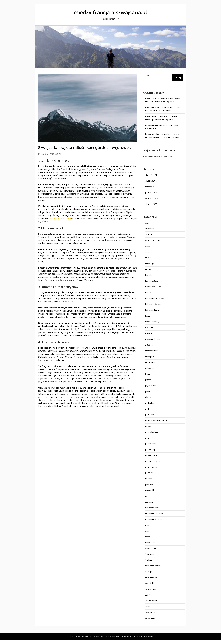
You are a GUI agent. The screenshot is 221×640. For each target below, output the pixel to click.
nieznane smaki (151, 350)
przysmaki (149, 490)
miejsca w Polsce (152, 339)
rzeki (147, 525)
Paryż (147, 374)
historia (148, 257)
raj (146, 496)
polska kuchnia (151, 432)
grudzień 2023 (151, 181)
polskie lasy (150, 449)
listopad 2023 (151, 186)
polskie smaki (151, 467)
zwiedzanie (150, 618)
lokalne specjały (152, 321)
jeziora (148, 269)
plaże (147, 391)
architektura (150, 228)
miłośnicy (149, 345)
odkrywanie (150, 368)
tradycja (148, 560)
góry (147, 252)
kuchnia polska (151, 281)
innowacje (149, 263)
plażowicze (150, 397)
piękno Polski (150, 385)
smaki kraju (150, 542)
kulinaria (148, 292)
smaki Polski (150, 548)
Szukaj (146, 75)
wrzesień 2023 (151, 198)
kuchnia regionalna (153, 287)
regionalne (149, 502)
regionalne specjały (153, 519)
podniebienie (151, 403)
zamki (147, 606)
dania (147, 246)
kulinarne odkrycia (153, 304)
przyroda (149, 484)
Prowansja (149, 478)
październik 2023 (152, 192)
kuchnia (148, 275)
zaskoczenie (150, 612)
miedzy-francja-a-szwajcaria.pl (110, 12)
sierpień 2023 (151, 204)
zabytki (148, 595)
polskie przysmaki (152, 461)
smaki (147, 536)
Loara (147, 316)
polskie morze (151, 455)
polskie (148, 438)
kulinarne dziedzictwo (154, 298)
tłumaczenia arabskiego (60, 218)
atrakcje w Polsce (152, 240)
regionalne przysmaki (154, 513)
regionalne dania (152, 507)
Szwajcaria (149, 554)
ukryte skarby (151, 577)
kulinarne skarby (152, 310)
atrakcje (148, 234)
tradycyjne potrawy (153, 566)
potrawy (148, 473)
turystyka (149, 571)
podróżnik (149, 414)
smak (147, 531)
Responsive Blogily (131, 636)
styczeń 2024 (151, 175)
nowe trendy (150, 362)
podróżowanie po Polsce (156, 420)
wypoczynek (150, 589)
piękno (148, 380)
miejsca (148, 333)
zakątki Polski (151, 600)
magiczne (149, 327)
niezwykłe (149, 356)
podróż (148, 409)
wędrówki (149, 583)
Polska (148, 426)
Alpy (147, 223)
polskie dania (151, 443)
